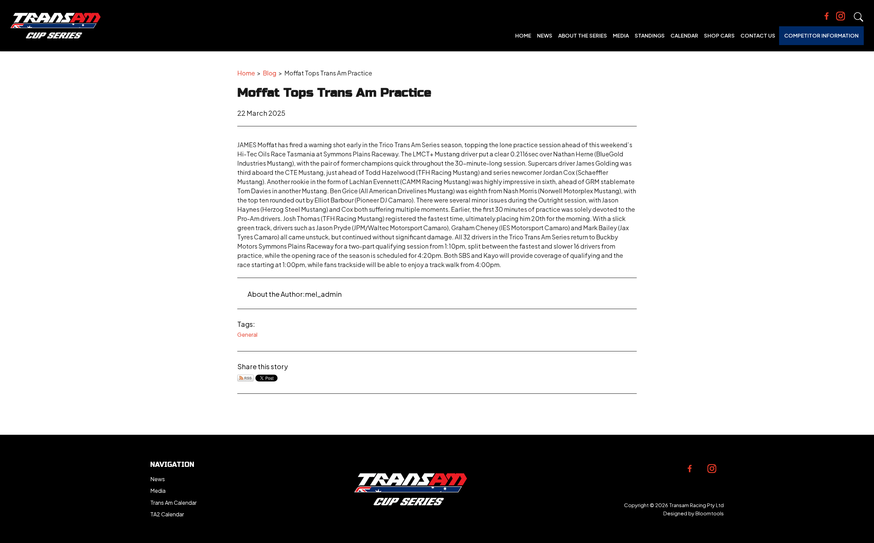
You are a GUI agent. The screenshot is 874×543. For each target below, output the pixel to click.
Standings (650, 35)
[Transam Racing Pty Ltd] (55, 26)
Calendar (684, 35)
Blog (270, 73)
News (544, 35)
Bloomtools (709, 513)
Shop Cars (719, 35)
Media (621, 35)
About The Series (582, 35)
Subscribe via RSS (245, 378)
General (247, 334)
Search (859, 17)
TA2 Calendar (167, 514)
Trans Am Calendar (173, 502)
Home (523, 35)
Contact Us (758, 35)
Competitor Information (821, 35)
